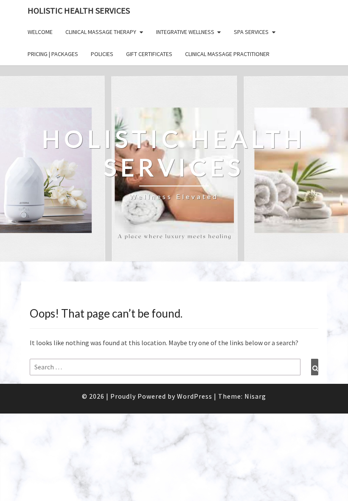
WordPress (194, 396)
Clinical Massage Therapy (100, 32)
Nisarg (255, 396)
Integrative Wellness (185, 32)
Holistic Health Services (79, 10)
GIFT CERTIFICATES (149, 54)
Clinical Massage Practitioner (227, 54)
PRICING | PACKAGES (53, 54)
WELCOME (40, 32)
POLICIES (102, 54)
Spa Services (251, 32)
